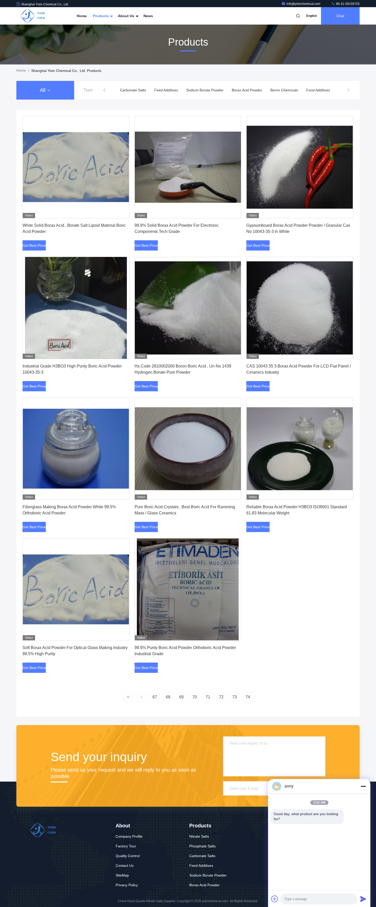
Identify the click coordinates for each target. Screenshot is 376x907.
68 (168, 697)
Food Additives (284, 90)
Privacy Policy (127, 885)
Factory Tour (126, 846)
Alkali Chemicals (317, 90)
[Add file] (274, 898)
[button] (104, 90)
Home (82, 16)
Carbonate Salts (202, 856)
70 (194, 697)
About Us (126, 16)
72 (221, 697)
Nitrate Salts (199, 836)
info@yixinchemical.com (303, 4)
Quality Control (128, 856)
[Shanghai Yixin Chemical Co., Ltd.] (32, 16)
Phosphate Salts (202, 846)
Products (101, 16)
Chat (340, 16)
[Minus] (363, 786)
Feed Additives (132, 90)
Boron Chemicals (250, 90)
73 (234, 697)
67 (154, 697)
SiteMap (122, 875)
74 (248, 697)
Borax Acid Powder (212, 90)
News (148, 16)
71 (208, 697)
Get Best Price (34, 245)
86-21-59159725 (347, 4)
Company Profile (129, 836)
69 (181, 697)
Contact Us (125, 865)
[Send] (363, 898)
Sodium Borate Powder (170, 90)
